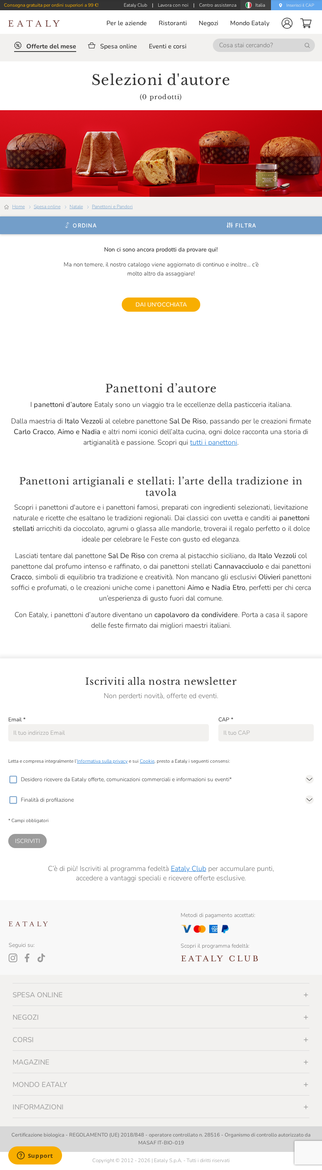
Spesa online (47, 206)
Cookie (147, 761)
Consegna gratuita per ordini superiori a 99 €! (51, 5)
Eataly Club (188, 868)
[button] (287, 23)
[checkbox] (13, 779)
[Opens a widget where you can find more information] (35, 1156)
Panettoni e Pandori (112, 206)
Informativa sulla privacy (102, 761)
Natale (76, 206)
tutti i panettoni (213, 442)
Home (18, 206)
